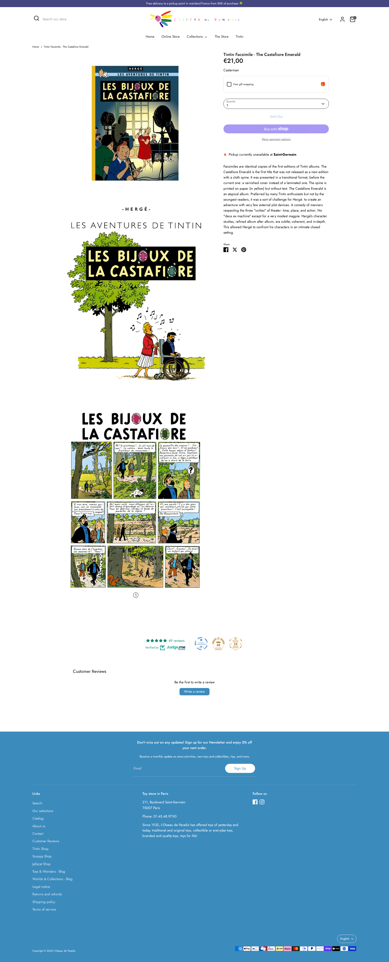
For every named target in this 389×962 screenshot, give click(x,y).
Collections (195, 36)
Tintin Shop (40, 848)
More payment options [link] (276, 139)
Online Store (170, 36)
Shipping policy (43, 901)
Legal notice (41, 886)
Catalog (38, 818)
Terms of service (44, 909)
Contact (37, 833)
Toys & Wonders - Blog (48, 871)
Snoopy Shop (42, 856)
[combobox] (72, 19)
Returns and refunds (47, 894)
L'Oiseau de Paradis (64, 951)
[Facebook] (255, 801)
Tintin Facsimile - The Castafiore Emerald (66, 47)
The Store (222, 36)
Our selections (42, 810)
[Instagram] (262, 801)
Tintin (239, 36)
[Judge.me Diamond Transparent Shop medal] (201, 643)
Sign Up (240, 768)
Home (150, 36)
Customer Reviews (45, 841)
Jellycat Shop (41, 863)
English (323, 19)
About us (38, 826)
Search (37, 803)
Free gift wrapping (243, 84)
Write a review (194, 691)
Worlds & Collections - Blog (52, 878)
